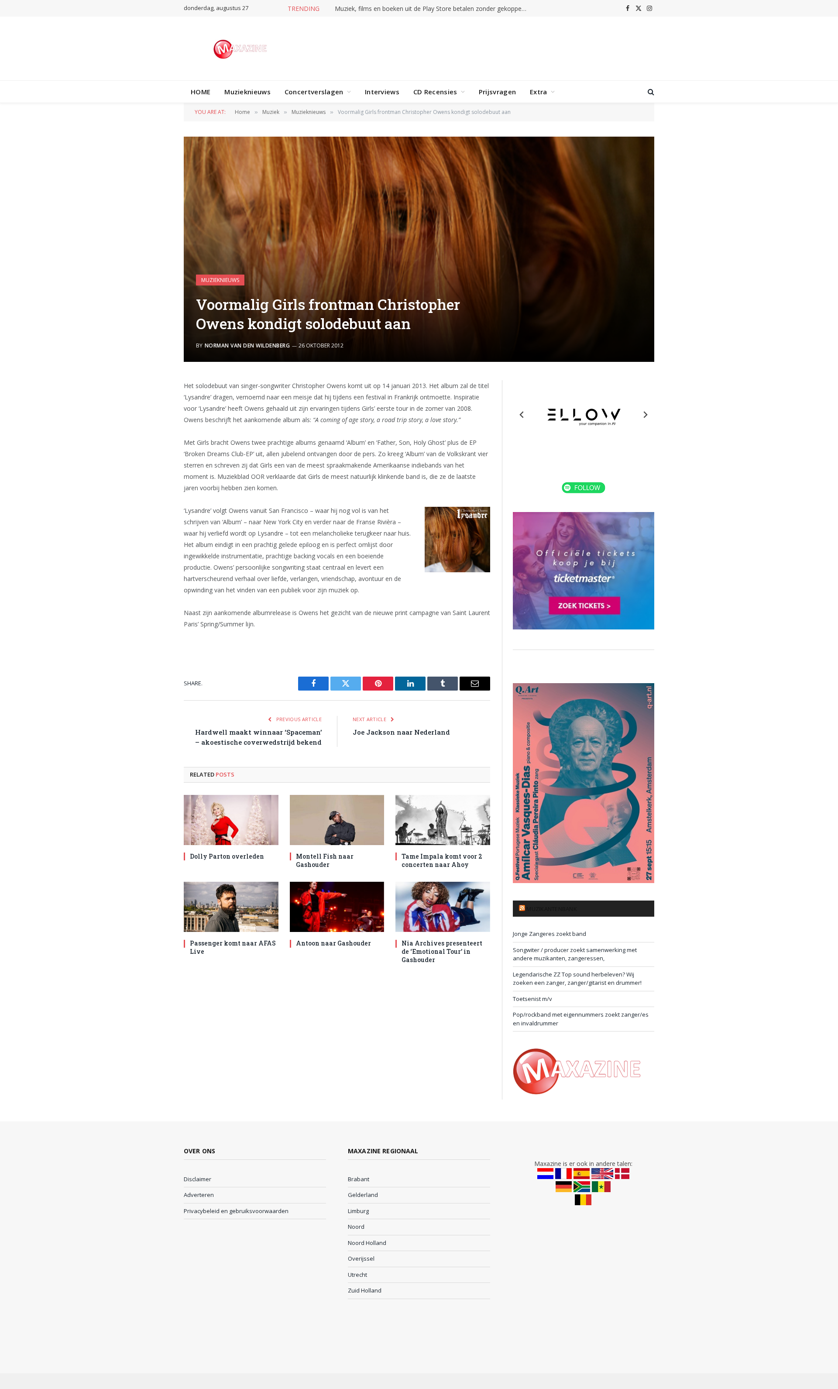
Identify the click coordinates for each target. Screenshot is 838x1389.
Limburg (358, 1211)
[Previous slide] (522, 414)
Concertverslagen (314, 91)
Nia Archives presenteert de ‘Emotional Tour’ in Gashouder (442, 951)
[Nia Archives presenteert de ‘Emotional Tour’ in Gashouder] (442, 907)
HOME (200, 91)
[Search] (650, 92)
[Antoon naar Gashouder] (337, 907)
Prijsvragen (497, 91)
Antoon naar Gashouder (333, 943)
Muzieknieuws (247, 91)
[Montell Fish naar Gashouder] (337, 820)
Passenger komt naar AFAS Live (233, 947)
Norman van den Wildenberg (247, 345)
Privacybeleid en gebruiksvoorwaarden (236, 1211)
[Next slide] (645, 414)
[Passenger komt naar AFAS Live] (231, 907)
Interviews (382, 91)
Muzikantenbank (551, 909)
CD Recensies (435, 91)
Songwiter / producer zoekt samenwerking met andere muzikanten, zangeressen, (575, 954)
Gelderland (363, 1195)
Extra (538, 91)
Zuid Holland (364, 1290)
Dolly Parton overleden (227, 856)
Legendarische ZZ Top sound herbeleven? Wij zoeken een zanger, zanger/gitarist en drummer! (577, 978)
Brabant (358, 1179)
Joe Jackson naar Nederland (401, 732)
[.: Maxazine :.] (241, 48)
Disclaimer (197, 1179)
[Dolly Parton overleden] (231, 820)
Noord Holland (367, 1243)
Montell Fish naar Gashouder (325, 860)
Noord (356, 1227)
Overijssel (361, 1258)
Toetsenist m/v (532, 999)
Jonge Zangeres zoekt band (549, 934)
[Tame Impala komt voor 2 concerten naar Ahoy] (442, 820)
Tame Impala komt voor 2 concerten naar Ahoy (442, 860)
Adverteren (199, 1195)
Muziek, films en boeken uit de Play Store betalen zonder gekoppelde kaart (433, 9)
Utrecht (357, 1275)
